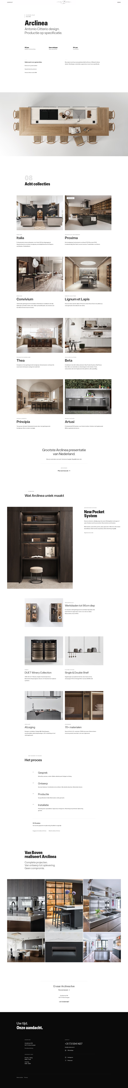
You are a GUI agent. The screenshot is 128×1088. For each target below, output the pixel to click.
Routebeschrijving (29, 1048)
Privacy (26, 1077)
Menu (119, 2)
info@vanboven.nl (69, 1047)
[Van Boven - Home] (64, 2)
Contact (10, 2)
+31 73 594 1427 (64, 1002)
